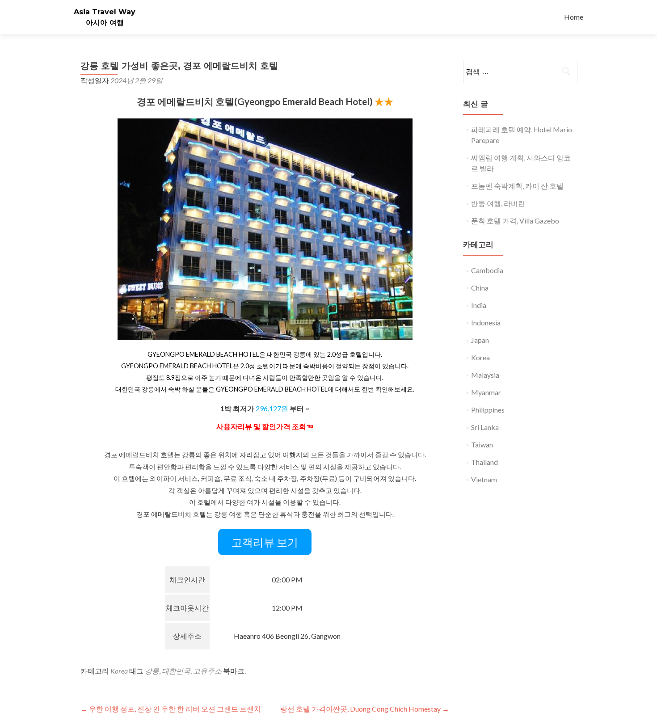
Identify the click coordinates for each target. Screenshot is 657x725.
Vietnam (484, 479)
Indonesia (486, 322)
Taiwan (482, 444)
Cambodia (487, 270)
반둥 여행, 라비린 (498, 203)
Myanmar (486, 392)
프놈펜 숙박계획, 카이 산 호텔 (517, 185)
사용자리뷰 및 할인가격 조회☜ (264, 426)
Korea (119, 670)
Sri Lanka (485, 427)
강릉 (152, 670)
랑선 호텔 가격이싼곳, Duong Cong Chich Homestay (364, 708)
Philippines (488, 409)
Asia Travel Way (104, 12)
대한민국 (176, 670)
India (478, 305)
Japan (480, 340)
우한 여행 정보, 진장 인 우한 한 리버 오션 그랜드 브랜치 (170, 708)
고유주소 (207, 670)
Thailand (484, 462)
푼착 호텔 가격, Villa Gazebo (515, 220)
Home (573, 17)
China (480, 287)
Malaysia (485, 375)
